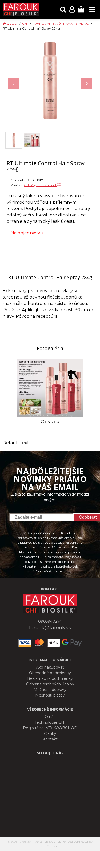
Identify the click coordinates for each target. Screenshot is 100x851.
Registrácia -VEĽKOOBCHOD (50, 728)
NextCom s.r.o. (50, 846)
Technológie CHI (50, 722)
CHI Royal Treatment (40, 185)
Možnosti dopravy (50, 689)
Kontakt (50, 739)
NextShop (41, 842)
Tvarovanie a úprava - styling (61, 24)
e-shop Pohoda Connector (69, 842)
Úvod (12, 24)
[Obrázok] (50, 387)
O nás (50, 716)
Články (50, 733)
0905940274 (50, 621)
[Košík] (81, 9)
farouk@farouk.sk (50, 628)
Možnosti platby (50, 695)
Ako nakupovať (50, 667)
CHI (25, 24)
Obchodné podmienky (50, 672)
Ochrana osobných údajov (50, 684)
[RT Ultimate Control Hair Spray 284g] (50, 80)
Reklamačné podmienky (50, 678)
